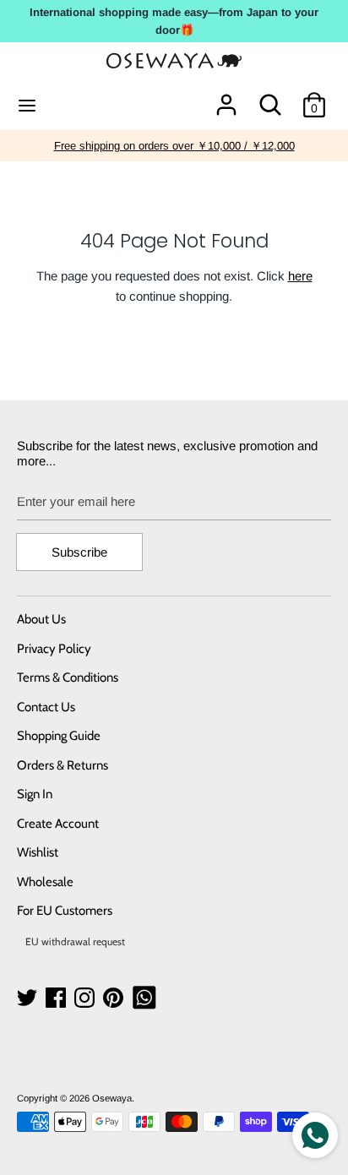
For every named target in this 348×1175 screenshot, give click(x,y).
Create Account (58, 823)
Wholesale (45, 881)
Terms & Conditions (67, 677)
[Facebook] (57, 998)
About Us (41, 619)
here (300, 276)
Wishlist (37, 852)
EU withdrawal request (75, 941)
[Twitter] (29, 998)
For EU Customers (64, 910)
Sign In (34, 794)
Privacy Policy (54, 648)
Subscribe (79, 552)
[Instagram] (86, 998)
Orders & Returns (62, 765)
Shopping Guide (59, 735)
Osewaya (112, 1098)
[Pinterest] (115, 998)
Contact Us (46, 707)
